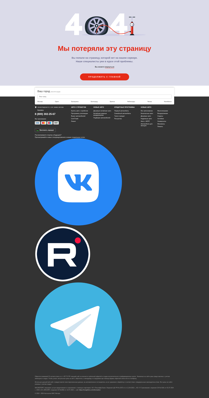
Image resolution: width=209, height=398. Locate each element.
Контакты (40, 110)
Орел (57, 101)
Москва (40, 101)
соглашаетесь (100, 382)
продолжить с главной (104, 77)
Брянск (112, 101)
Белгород (94, 101)
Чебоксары (131, 101)
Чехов (149, 101)
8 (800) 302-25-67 (45, 114)
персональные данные (75, 382)
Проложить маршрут (47, 130)
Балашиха (74, 101)
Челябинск (168, 101)
